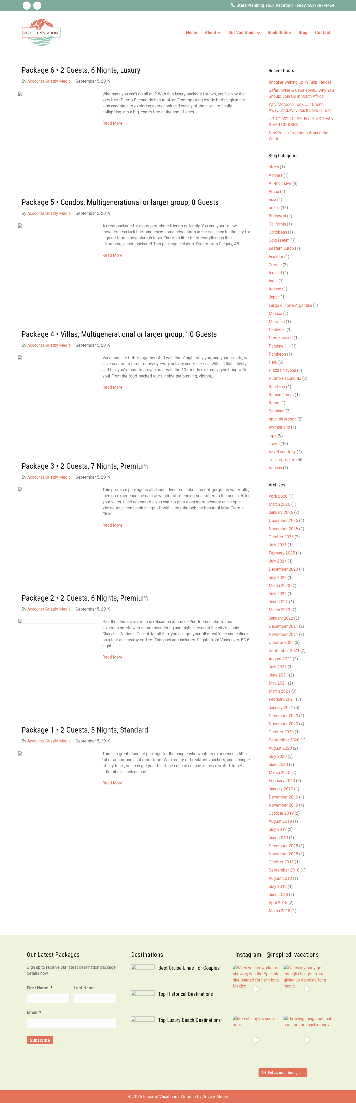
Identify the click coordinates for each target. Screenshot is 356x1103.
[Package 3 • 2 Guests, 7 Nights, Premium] (57, 525)
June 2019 (278, 837)
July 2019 (278, 829)
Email (34, 1012)
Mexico (275, 313)
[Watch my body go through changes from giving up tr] (308, 989)
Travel (274, 443)
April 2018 (278, 902)
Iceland (275, 272)
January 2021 (281, 707)
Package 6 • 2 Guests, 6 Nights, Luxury (81, 70)
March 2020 (279, 772)
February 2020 (282, 780)
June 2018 (278, 894)
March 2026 (279, 504)
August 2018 (280, 878)
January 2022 (281, 618)
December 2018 (283, 845)
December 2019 (283, 797)
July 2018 (278, 886)
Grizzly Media (215, 1096)
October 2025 (281, 536)
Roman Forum (281, 394)
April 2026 (278, 496)
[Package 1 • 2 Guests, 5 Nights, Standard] (57, 789)
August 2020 (280, 748)
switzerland (279, 427)
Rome (274, 402)
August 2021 (280, 658)
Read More (112, 123)
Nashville (277, 329)
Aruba (274, 191)
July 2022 (278, 593)
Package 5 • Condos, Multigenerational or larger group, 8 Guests (120, 202)
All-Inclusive (280, 183)
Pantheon (277, 354)
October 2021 (281, 642)
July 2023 (278, 577)
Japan (274, 297)
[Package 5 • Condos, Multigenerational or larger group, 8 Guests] (57, 261)
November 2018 (283, 853)
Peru (273, 362)
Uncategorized (282, 459)
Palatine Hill (280, 346)
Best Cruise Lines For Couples (189, 968)
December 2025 (283, 520)
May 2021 (278, 683)
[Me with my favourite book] (257, 1040)
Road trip (277, 386)
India (273, 280)
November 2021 (283, 634)
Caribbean (278, 232)
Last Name (84, 987)
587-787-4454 (321, 5)
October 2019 (281, 813)
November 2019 (283, 805)
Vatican (275, 467)
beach (274, 207)
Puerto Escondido (285, 378)
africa (274, 166)
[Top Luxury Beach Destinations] (143, 1027)
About (210, 32)
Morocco (277, 321)
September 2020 (284, 740)
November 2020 (283, 723)
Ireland (275, 289)
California (277, 224)
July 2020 (278, 756)
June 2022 (278, 601)
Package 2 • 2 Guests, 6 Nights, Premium (85, 597)
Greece (275, 264)
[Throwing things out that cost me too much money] (308, 1040)
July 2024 (278, 561)
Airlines (276, 175)
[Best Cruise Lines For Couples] (143, 975)
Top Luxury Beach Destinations (189, 1020)
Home (191, 32)
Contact (322, 32)
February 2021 (282, 699)
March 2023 (279, 585)
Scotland (277, 411)
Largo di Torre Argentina (290, 305)
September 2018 (284, 870)
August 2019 (280, 821)
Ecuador (276, 256)
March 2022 (279, 609)
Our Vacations (242, 32)
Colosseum (279, 240)
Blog (303, 32)
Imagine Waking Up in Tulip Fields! (300, 82)
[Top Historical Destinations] (143, 1001)
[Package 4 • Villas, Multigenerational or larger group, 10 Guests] (57, 393)
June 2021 (278, 675)
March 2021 (279, 691)
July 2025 (278, 545)
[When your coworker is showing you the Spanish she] (257, 989)
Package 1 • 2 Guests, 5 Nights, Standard (85, 729)
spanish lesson (283, 419)
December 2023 (283, 569)
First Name (39, 987)
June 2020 (278, 764)
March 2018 (279, 910)
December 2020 (283, 715)
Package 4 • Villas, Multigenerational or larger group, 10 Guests (119, 334)
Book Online (279, 32)
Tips (273, 435)
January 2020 (281, 789)
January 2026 (281, 512)
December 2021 (283, 626)
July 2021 (278, 667)
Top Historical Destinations (185, 994)
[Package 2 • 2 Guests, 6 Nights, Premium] (57, 657)
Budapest (277, 216)
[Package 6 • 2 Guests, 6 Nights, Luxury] (57, 129)
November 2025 (283, 528)
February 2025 (282, 553)
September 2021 (284, 650)
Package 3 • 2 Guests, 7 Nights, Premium (85, 466)
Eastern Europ (281, 248)
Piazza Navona (282, 370)
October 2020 (281, 731)
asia (272, 199)
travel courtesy (282, 451)
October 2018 (281, 862)
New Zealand (281, 337)
